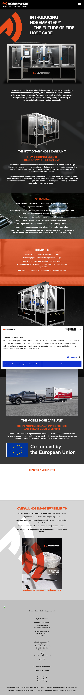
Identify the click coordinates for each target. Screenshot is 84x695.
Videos (42, 658)
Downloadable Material (42, 656)
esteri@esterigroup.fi (42, 628)
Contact (42, 660)
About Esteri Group (42, 670)
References (42, 650)
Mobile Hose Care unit (43, 646)
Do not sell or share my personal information (22, 364)
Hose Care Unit (42, 644)
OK (62, 364)
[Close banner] (80, 329)
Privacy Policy (42, 677)
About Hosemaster (41, 642)
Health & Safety (42, 648)
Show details (72, 357)
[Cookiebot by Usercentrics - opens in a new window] (66, 329)
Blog (42, 654)
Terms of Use (42, 679)
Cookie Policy (42, 681)
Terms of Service (66, 691)
